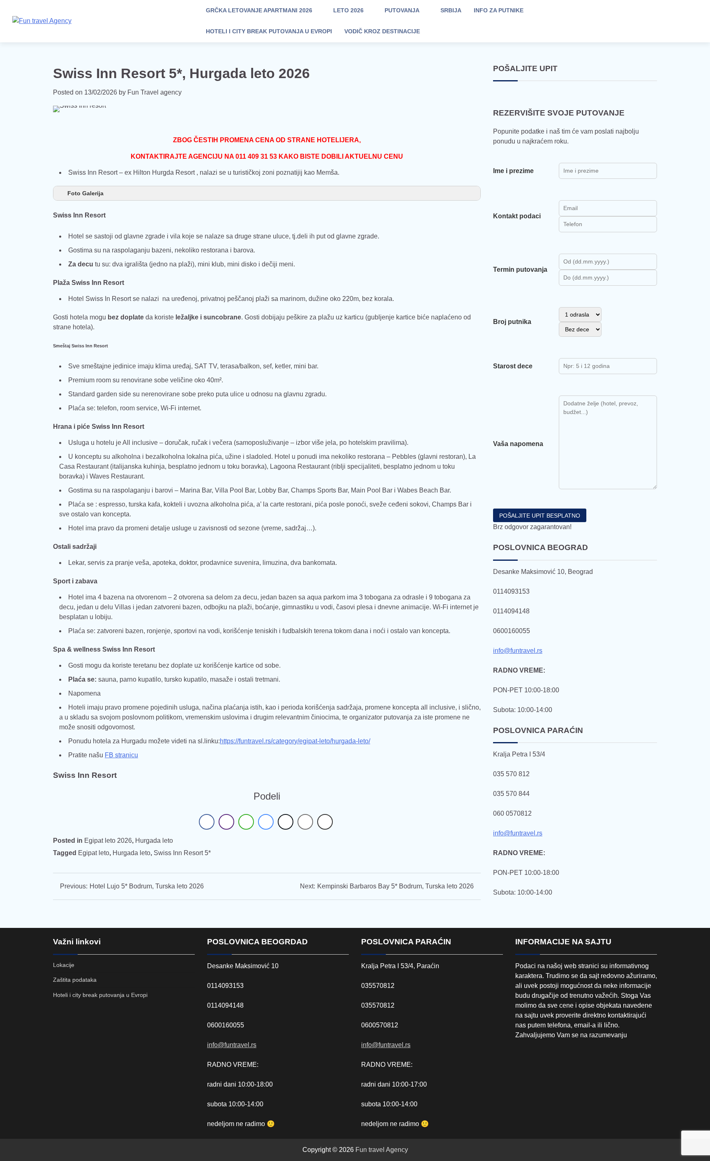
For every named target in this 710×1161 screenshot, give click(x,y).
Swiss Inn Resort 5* (182, 852)
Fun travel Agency (381, 1149)
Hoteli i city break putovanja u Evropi (269, 31)
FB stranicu (121, 755)
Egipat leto (93, 852)
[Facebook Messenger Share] (266, 822)
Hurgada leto (154, 840)
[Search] (630, 21)
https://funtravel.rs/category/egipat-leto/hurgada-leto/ (295, 741)
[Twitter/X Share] (285, 822)
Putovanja (402, 10)
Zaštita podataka (75, 979)
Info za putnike (498, 10)
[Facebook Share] (206, 822)
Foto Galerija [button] (85, 193)
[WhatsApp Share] (246, 822)
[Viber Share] (226, 822)
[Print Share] (325, 822)
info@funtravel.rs (517, 650)
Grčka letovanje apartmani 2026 (259, 10)
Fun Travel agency (154, 92)
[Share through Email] (305, 822)
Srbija (450, 10)
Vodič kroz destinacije (382, 31)
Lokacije (63, 965)
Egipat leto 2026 (108, 840)
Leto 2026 (348, 10)
